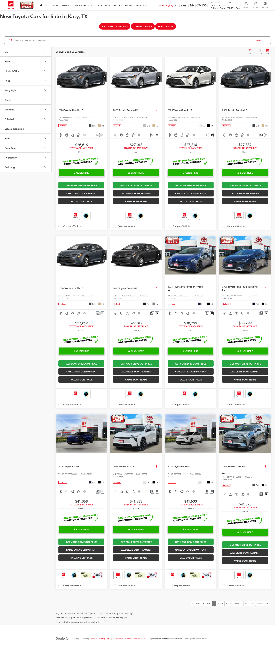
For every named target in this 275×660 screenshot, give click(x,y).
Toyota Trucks (142, 26)
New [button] (47, 5)
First (197, 603)
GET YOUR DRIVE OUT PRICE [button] (81, 185)
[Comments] (98, 135)
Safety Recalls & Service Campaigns (128, 638)
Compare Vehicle (72, 226)
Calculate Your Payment (81, 193)
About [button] (128, 5)
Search (258, 40)
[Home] (41, 5)
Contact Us (141, 5)
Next (238, 603)
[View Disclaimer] (84, 135)
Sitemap (102, 638)
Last (248, 603)
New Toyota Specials (115, 26)
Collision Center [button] (100, 5)
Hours (146, 638)
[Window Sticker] (102, 135)
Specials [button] (117, 5)
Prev (207, 603)
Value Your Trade (81, 201)
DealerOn (93, 638)
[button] (104, 77)
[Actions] (101, 109)
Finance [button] (65, 5)
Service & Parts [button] (80, 5)
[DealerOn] (63, 638)
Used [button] (55, 5)
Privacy (109, 638)
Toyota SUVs (165, 26)
